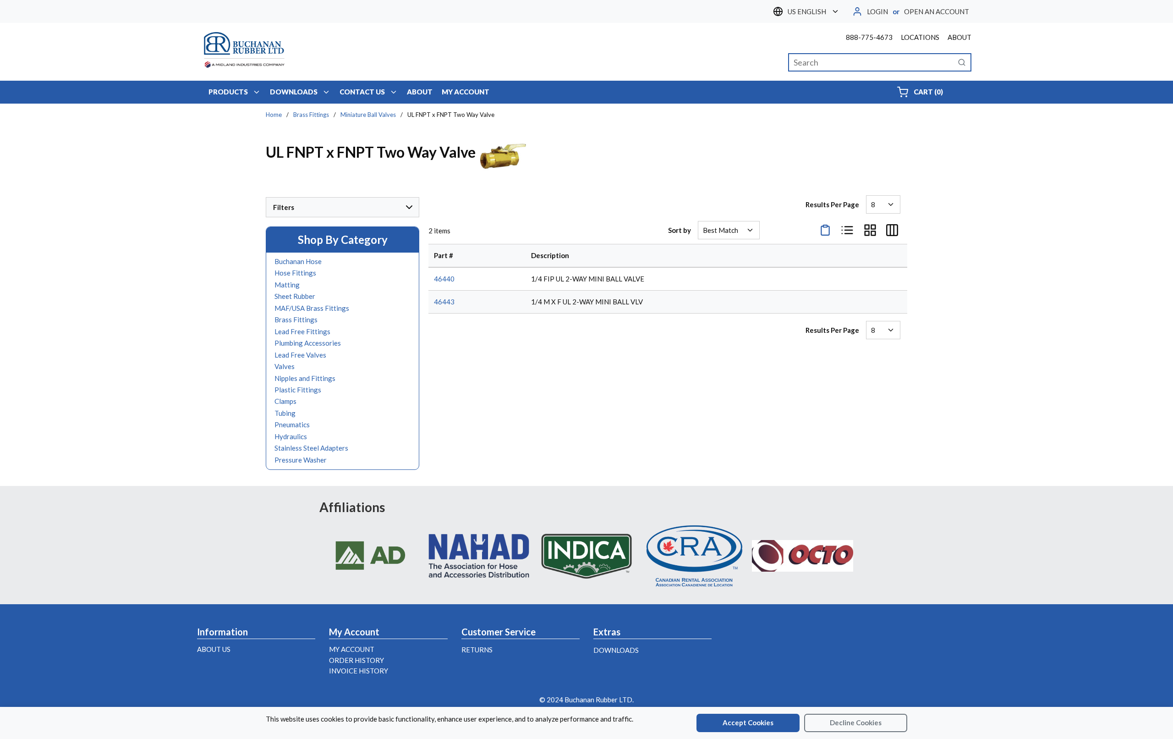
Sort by (679, 230)
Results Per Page (832, 204)
